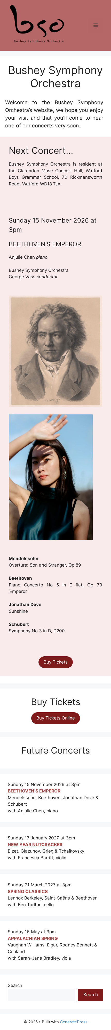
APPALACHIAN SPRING (33, 938)
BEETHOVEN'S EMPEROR (34, 791)
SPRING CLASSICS (28, 891)
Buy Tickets (56, 662)
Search (15, 985)
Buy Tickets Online (55, 718)
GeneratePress (74, 1021)
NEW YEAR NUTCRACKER (35, 844)
